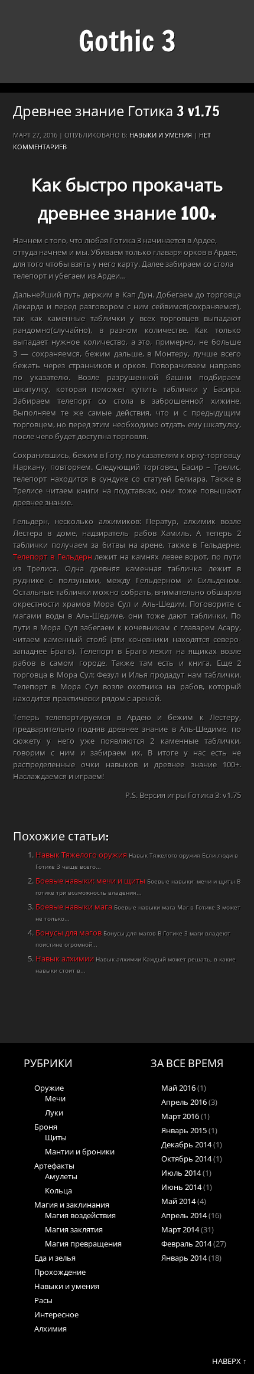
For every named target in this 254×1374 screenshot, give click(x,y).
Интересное (56, 1314)
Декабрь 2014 (186, 1144)
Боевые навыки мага (74, 906)
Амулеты (61, 1176)
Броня (45, 1126)
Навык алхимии (65, 958)
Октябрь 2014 (186, 1158)
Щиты (56, 1137)
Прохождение (60, 1272)
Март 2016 (180, 1116)
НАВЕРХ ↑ (229, 1361)
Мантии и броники (80, 1151)
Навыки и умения (160, 134)
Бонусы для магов (69, 932)
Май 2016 (178, 1087)
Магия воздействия (80, 1215)
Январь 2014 (184, 1257)
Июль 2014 (181, 1172)
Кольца (58, 1190)
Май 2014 (178, 1201)
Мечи (55, 1098)
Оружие (49, 1087)
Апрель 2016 (184, 1102)
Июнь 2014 (181, 1187)
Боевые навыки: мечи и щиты (91, 880)
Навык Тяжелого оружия (82, 854)
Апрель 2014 (184, 1215)
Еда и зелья (55, 1257)
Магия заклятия (74, 1229)
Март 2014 (180, 1229)
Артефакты (54, 1165)
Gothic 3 (127, 41)
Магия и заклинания (71, 1204)
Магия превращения (83, 1243)
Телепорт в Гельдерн (52, 556)
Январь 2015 (184, 1130)
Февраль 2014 (186, 1243)
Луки (54, 1112)
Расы (43, 1300)
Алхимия (50, 1328)
